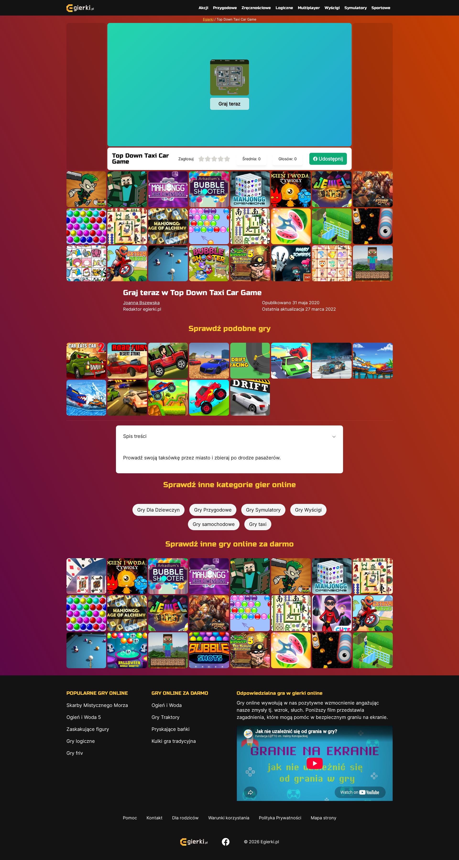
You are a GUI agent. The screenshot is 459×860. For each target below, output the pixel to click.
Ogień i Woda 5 (83, 717)
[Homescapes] (332, 226)
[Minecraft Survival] (373, 263)
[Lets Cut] (291, 226)
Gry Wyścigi (308, 510)
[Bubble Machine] (209, 263)
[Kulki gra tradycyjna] (86, 226)
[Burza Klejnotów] (332, 189)
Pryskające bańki (171, 729)
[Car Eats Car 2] (86, 361)
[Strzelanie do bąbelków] (127, 650)
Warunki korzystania (228, 817)
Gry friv (74, 753)
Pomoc (130, 817)
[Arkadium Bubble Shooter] (209, 189)
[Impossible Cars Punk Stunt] (332, 361)
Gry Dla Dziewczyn (158, 510)
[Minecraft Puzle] (127, 189)
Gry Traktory (166, 717)
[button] (229, 436)
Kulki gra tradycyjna (174, 741)
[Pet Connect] (86, 263)
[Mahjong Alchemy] (168, 226)
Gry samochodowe (214, 524)
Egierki (208, 19)
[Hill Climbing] (168, 361)
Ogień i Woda (167, 705)
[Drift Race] (250, 398)
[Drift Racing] (250, 361)
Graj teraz (229, 104)
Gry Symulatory (263, 510)
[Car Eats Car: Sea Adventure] (373, 361)
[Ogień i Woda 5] (291, 189)
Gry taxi (258, 524)
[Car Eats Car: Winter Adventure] (86, 398)
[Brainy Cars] (168, 398)
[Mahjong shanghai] (250, 226)
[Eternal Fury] (373, 189)
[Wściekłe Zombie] (291, 263)
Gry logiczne (80, 741)
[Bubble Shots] (209, 650)
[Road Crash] (291, 361)
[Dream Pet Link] (332, 263)
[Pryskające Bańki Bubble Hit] (209, 226)
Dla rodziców (185, 817)
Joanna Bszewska (141, 302)
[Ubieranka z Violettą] (332, 613)
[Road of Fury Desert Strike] (127, 361)
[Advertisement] (86, 94)
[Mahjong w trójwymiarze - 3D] (250, 189)
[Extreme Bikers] (127, 263)
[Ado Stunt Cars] (209, 361)
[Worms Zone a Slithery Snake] (373, 226)
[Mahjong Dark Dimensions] (168, 189)
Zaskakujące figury (87, 729)
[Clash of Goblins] (86, 189)
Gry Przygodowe (213, 510)
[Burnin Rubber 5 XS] (127, 398)
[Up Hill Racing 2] (209, 398)
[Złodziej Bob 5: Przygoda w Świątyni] (250, 263)
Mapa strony (323, 817)
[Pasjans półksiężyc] (86, 576)
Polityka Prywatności (280, 817)
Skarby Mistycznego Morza (97, 705)
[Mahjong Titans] (127, 226)
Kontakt (155, 817)
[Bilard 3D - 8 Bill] (168, 263)
